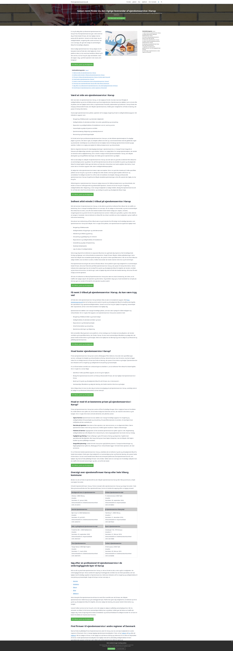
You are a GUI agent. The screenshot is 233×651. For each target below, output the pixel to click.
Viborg (75, 587)
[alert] (116, 646)
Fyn (139, 2)
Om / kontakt (152, 2)
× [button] (231, 641)
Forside (129, 2)
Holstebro (76, 584)
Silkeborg (76, 593)
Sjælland (144, 2)
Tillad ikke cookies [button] (120, 648)
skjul (87, 70)
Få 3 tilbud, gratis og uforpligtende (117, 18)
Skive (74, 590)
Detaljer (129, 646)
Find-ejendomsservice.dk (79, 2)
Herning (75, 581)
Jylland (134, 2)
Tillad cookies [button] (111, 648)
